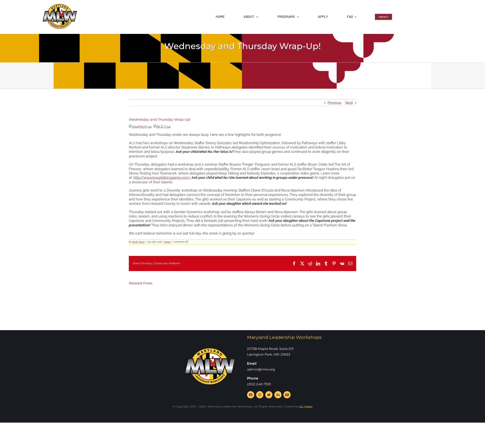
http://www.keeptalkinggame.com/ (162, 178)
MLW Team (138, 242)
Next (349, 103)
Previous (334, 103)
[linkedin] (278, 394)
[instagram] (259, 394)
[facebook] (250, 394)
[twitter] (268, 394)
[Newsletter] (287, 394)
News (167, 242)
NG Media (305, 406)
